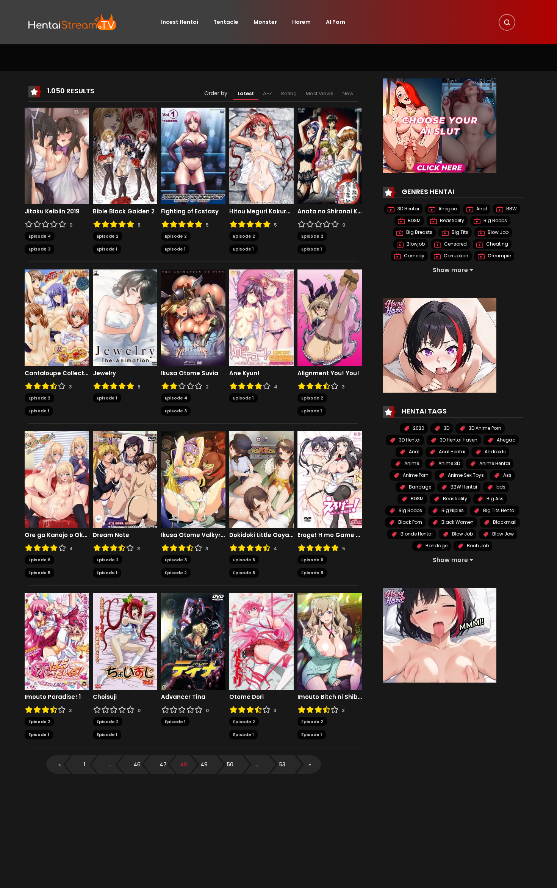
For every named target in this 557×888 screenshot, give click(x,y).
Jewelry (104, 373)
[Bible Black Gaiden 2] (125, 155)
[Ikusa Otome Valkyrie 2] (193, 479)
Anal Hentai (451, 451)
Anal (481, 208)
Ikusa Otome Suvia (189, 373)
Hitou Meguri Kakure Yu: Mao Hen (261, 211)
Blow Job (497, 232)
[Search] (507, 22)
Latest (246, 93)
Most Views (319, 93)
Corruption (455, 255)
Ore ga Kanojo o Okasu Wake (57, 535)
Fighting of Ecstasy (190, 211)
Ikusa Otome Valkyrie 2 (193, 535)
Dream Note (111, 535)
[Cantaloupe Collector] (57, 317)
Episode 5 (39, 573)
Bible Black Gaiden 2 (124, 211)
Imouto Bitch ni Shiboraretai (329, 697)
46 (137, 764)
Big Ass (494, 498)
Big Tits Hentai (499, 510)
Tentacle (225, 22)
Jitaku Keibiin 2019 (52, 211)
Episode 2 (108, 236)
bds (500, 487)
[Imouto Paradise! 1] (57, 641)
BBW (511, 208)
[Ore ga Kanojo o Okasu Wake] (57, 479)
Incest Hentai (179, 22)
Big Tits (459, 232)
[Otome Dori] (261, 641)
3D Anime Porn (484, 428)
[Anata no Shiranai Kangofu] (329, 155)
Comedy (413, 255)
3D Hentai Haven (458, 440)
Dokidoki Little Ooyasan (261, 535)
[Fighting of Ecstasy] (193, 155)
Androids (494, 451)
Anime (411, 463)
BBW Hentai (463, 487)
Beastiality (451, 220)
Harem (301, 22)
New (348, 93)
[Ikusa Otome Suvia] (193, 317)
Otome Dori (246, 697)
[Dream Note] (125, 479)
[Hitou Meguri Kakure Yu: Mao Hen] (261, 155)
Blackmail (504, 522)
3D (446, 428)
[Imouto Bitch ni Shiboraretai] (329, 641)
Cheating (496, 244)
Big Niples (452, 510)
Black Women (457, 522)
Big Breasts (418, 232)
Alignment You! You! (328, 373)
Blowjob (415, 244)
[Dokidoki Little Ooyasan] (261, 479)
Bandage (419, 487)
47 (163, 764)
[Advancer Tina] (193, 641)
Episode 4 (39, 236)
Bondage (435, 545)
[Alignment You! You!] (329, 317)
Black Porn (409, 522)
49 (204, 764)
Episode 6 (39, 560)
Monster (265, 22)
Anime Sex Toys (465, 475)
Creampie (499, 255)
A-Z (267, 93)
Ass (507, 475)
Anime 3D (448, 463)
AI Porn (335, 22)
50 (230, 764)
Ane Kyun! (244, 373)
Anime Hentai (494, 463)
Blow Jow (502, 534)
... (111, 764)
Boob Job (477, 545)
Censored (455, 244)
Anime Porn (415, 475)
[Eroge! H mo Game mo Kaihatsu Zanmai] (329, 479)
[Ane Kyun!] (261, 317)
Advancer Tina (183, 697)
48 (183, 764)
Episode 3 (39, 249)
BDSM (414, 220)
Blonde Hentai (416, 534)
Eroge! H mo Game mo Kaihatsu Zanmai (329, 535)
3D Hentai (407, 208)
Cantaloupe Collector (57, 373)
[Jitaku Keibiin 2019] (57, 155)
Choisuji (105, 697)
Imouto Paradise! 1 (53, 697)
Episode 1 (107, 249)
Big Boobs (494, 220)
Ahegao (447, 208)
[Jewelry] (125, 317)
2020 (418, 428)
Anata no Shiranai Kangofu (329, 211)
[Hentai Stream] (72, 21)
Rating (289, 93)
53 (282, 764)
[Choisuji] (125, 641)
